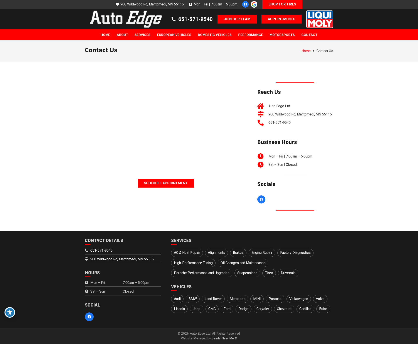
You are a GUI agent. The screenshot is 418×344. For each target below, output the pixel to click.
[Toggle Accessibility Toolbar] (10, 312)
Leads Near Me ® (224, 338)
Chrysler (262, 309)
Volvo (320, 299)
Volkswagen (298, 299)
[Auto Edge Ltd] (262, 106)
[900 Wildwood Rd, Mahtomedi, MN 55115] (262, 114)
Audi (177, 299)
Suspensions (247, 273)
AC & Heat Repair (187, 253)
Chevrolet (284, 309)
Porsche (275, 299)
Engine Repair (261, 253)
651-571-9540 (279, 122)
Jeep (197, 309)
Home (306, 51)
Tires (269, 273)
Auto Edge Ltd (279, 106)
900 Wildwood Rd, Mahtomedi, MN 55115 (300, 114)
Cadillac (305, 309)
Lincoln (179, 309)
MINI (257, 299)
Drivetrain (288, 273)
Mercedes (237, 299)
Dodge (243, 309)
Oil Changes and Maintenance (243, 263)
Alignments (216, 253)
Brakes (238, 253)
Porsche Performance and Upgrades (201, 273)
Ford (227, 309)
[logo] (123, 19)
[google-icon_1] (254, 4)
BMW (193, 299)
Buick (323, 309)
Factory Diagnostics (295, 253)
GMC (212, 309)
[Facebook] (245, 4)
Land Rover (213, 299)
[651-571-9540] (262, 123)
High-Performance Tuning (193, 263)
